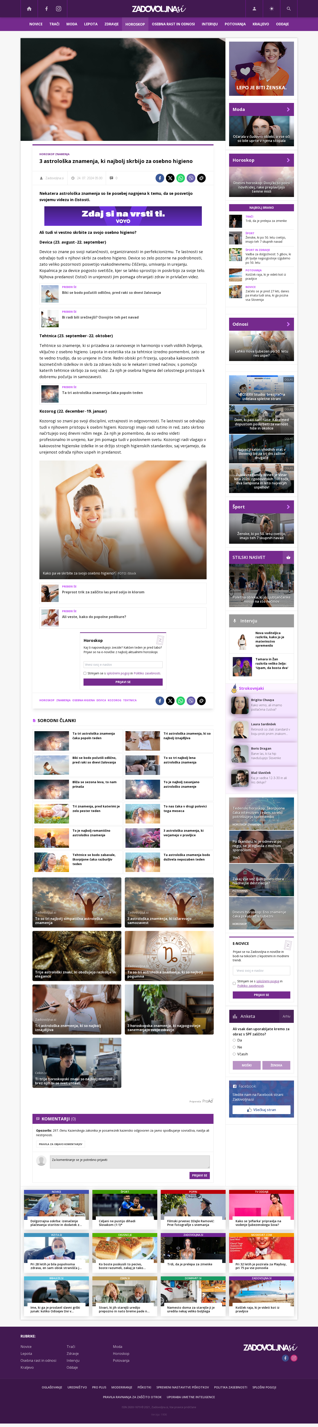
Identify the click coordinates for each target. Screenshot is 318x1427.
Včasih (242, 1054)
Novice (35, 24)
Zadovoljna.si (54, 178)
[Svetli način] (271, 8)
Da (239, 1040)
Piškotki (144, 1387)
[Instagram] (58, 8)
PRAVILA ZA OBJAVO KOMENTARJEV (60, 1144)
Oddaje (282, 24)
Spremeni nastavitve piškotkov (182, 1387)
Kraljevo (261, 24)
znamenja (63, 700)
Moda (71, 24)
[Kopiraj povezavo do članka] (201, 178)
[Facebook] (46, 8)
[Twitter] (170, 178)
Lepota (91, 24)
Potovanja (235, 24)
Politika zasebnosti (230, 1387)
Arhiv (286, 1016)
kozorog (114, 700)
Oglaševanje (52, 1387)
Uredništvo (77, 1387)
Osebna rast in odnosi (173, 24)
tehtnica (130, 700)
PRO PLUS (99, 1387)
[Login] (254, 8)
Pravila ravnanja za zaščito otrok (132, 1397)
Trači (54, 24)
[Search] (288, 8)
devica (101, 700)
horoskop (47, 700)
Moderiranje (121, 1387)
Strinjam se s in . (124, 673)
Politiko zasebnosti (147, 673)
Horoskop (135, 24)
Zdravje (111, 24)
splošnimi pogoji (118, 673)
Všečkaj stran (264, 1109)
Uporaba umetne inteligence (191, 1397)
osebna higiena (83, 700)
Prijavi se (123, 682)
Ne (239, 1047)
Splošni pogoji (264, 1387)
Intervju (210, 24)
